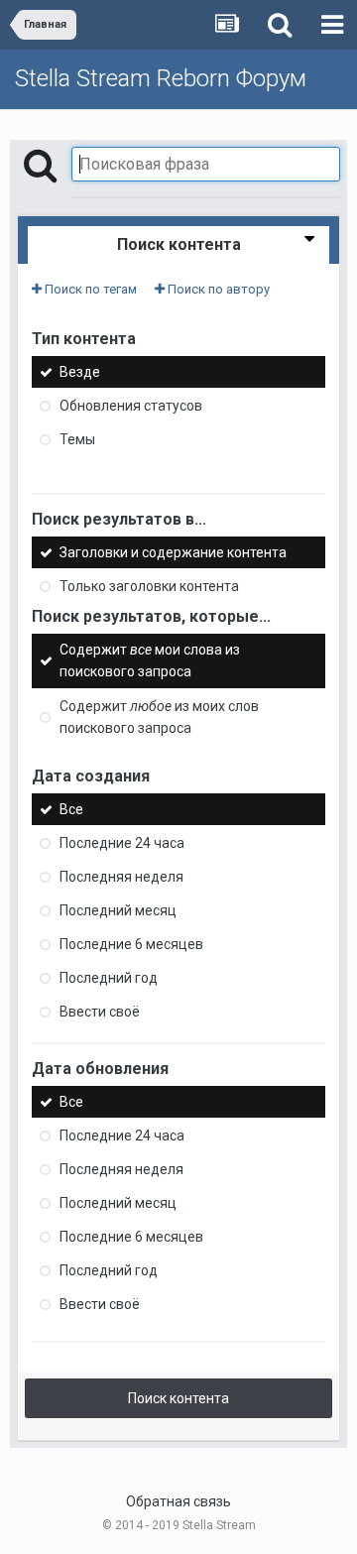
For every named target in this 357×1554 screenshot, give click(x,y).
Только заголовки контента (149, 586)
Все (71, 809)
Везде (80, 372)
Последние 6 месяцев (131, 944)
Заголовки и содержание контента (173, 552)
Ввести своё (100, 1011)
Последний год (109, 978)
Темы (77, 439)
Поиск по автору (217, 289)
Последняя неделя (121, 877)
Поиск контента (178, 1398)
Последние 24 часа (122, 843)
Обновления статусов (131, 406)
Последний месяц (118, 910)
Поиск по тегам (89, 289)
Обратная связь (178, 1501)
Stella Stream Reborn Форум (160, 78)
